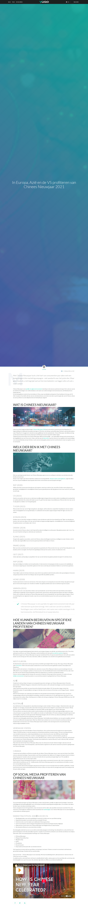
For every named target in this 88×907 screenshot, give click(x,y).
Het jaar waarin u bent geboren (57, 478)
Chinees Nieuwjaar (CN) (39, 429)
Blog (9, 2)
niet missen (19, 665)
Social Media (19, 2)
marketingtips (47, 809)
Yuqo (13, 2)
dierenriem (46, 438)
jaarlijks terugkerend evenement (34, 389)
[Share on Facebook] (15, 903)
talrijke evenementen (18, 676)
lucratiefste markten (58, 653)
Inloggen (76, 2)
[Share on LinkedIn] (25, 903)
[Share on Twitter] (20, 903)
